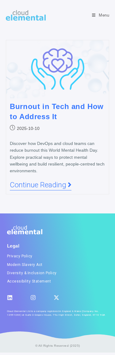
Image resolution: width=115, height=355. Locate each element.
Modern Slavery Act (25, 265)
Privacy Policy (20, 256)
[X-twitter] (56, 297)
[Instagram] (33, 297)
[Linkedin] (10, 297)
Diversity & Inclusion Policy (32, 273)
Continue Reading (40, 185)
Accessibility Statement (29, 281)
